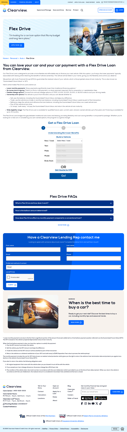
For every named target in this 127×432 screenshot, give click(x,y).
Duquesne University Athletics (73, 421)
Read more (75, 322)
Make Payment (90, 2)
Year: (46, 146)
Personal (13, 58)
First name (10, 245)
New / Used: (49, 141)
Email (8, 254)
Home (5, 58)
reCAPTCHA (10, 272)
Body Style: (49, 161)
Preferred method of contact (16, 263)
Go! (63, 176)
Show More (62, 225)
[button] (44, 10)
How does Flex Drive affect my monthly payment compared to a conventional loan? (48, 218)
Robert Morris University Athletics (95, 416)
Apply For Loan (79, 2)
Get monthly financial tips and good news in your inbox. (94, 387)
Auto (22, 58)
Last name (70, 245)
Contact (70, 2)
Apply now (15, 45)
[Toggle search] (82, 10)
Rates (98, 2)
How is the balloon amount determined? (31, 211)
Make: (46, 151)
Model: (47, 156)
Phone (68, 254)
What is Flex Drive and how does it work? (31, 203)
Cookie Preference (9, 406)
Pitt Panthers (50, 416)
